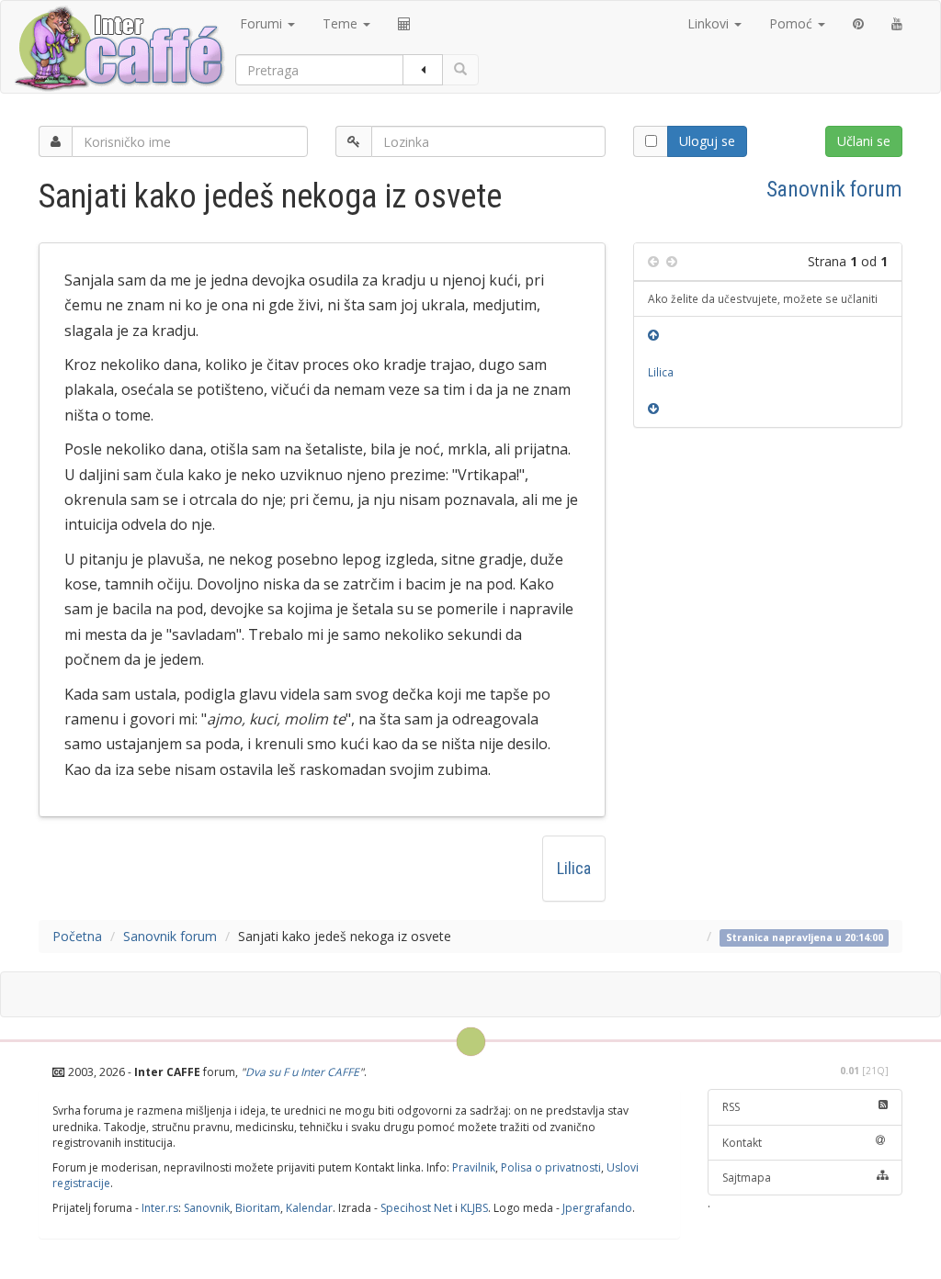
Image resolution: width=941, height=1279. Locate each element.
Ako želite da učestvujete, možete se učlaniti (763, 298)
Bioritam (257, 1208)
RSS (731, 1107)
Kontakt (742, 1142)
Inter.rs (160, 1208)
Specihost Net (416, 1208)
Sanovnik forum (834, 189)
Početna (77, 936)
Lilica (574, 868)
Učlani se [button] (863, 141)
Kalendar (309, 1208)
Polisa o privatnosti (551, 1167)
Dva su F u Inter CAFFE (302, 1072)
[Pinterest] (858, 24)
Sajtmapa (746, 1177)
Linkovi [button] (709, 23)
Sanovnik (207, 1208)
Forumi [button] (263, 23)
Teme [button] (342, 23)
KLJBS (474, 1208)
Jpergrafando (597, 1208)
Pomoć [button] (792, 23)
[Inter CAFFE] (118, 49)
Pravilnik (473, 1167)
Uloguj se (707, 141)
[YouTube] (897, 24)
